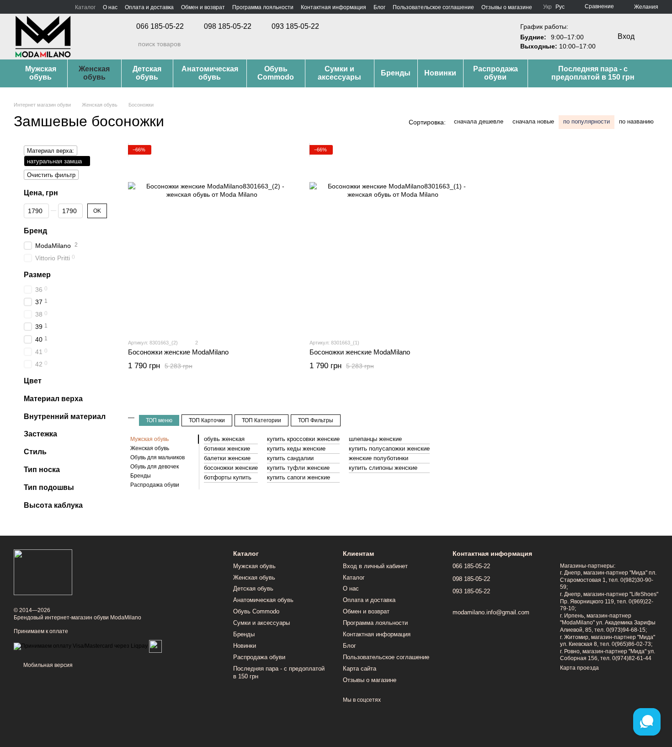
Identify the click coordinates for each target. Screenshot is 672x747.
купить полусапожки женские (389, 448)
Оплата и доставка (149, 7)
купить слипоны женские (383, 467)
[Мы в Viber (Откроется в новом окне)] (50, 7)
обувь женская (224, 438)
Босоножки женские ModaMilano (178, 352)
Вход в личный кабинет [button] (375, 566)
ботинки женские (227, 448)
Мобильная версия (47, 665)
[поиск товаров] (130, 44)
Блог (379, 7)
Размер (37, 275)
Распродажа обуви (495, 73)
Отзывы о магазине (506, 7)
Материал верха (53, 398)
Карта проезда (579, 668)
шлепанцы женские (375, 438)
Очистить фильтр (51, 175)
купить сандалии (290, 458)
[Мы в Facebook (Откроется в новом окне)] (17, 7)
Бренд (35, 230)
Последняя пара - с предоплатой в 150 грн (593, 73)
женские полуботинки (378, 458)
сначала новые (533, 121)
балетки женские (227, 458)
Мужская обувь (40, 73)
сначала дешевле (478, 121)
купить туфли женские (298, 467)
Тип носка (42, 469)
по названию (636, 121)
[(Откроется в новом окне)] (155, 646)
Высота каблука (53, 505)
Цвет (33, 381)
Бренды (396, 73)
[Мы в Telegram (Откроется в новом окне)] (39, 7)
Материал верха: (50, 150)
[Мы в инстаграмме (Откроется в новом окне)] (28, 7)
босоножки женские (231, 467)
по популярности (586, 121)
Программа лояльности (262, 7)
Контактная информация (333, 7)
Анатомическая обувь (209, 73)
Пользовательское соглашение (433, 7)
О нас (110, 7)
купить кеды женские (296, 448)
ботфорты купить (227, 477)
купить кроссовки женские (303, 438)
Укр (547, 7)
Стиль (35, 452)
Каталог (85, 7)
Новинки (440, 73)
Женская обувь (94, 73)
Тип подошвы (49, 487)
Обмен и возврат (203, 7)
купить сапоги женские (298, 477)
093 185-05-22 (295, 26)
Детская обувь (147, 73)
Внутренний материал (65, 416)
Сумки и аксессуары (339, 73)
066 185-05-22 (160, 26)
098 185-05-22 (227, 26)
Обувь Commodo (275, 73)
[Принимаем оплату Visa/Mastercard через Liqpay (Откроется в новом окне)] (81, 646)
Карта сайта (359, 668)
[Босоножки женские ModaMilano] (212, 238)
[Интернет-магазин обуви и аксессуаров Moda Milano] (43, 572)
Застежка (40, 434)
